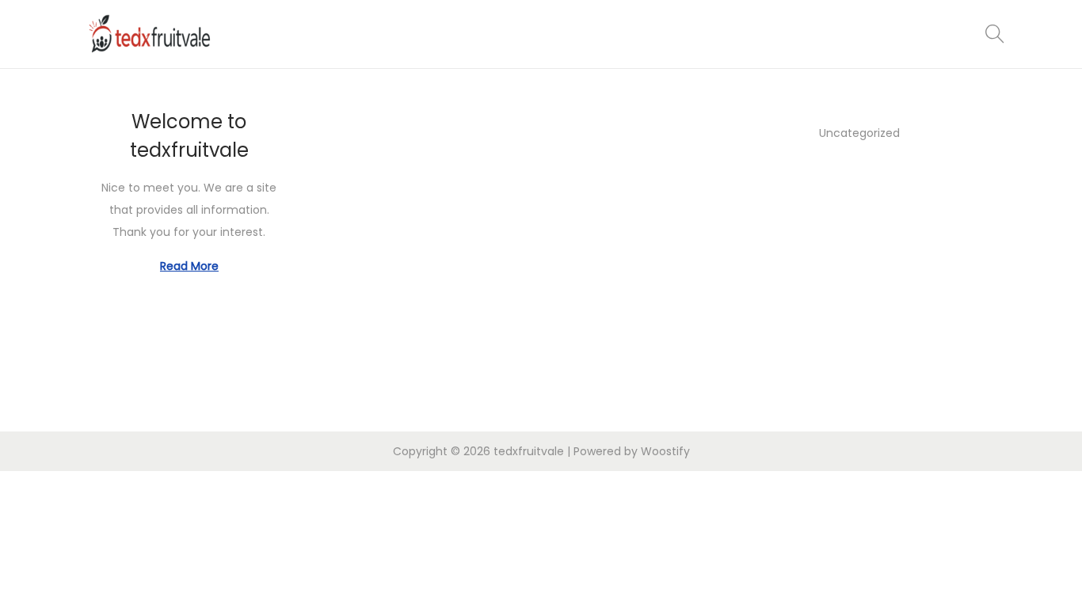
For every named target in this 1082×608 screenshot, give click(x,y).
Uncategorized (859, 133)
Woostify (665, 451)
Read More (189, 266)
